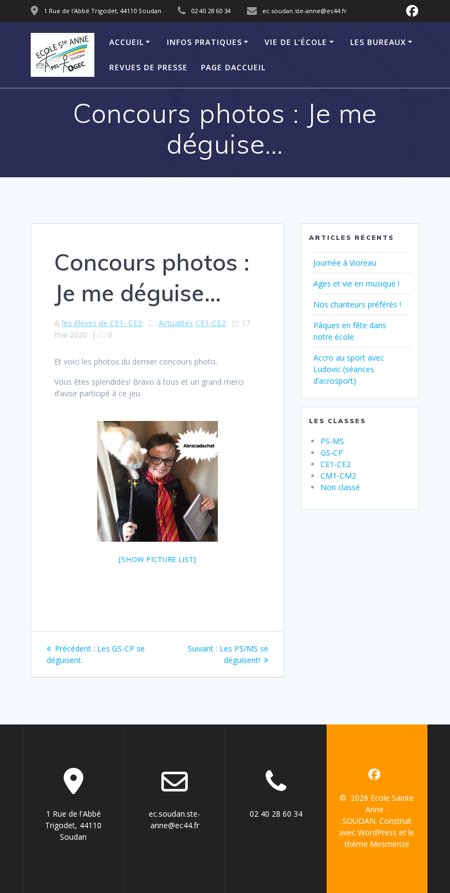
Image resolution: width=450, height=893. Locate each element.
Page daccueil (233, 67)
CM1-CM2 (338, 475)
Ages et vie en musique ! (356, 283)
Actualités (176, 323)
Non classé (340, 487)
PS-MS (332, 441)
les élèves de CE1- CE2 (102, 323)
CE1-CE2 (210, 323)
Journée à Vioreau (344, 262)
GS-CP (331, 452)
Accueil (126, 42)
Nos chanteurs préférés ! (357, 304)
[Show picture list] (157, 559)
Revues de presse (148, 67)
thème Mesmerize (377, 844)
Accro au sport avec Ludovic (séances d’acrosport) (348, 369)
